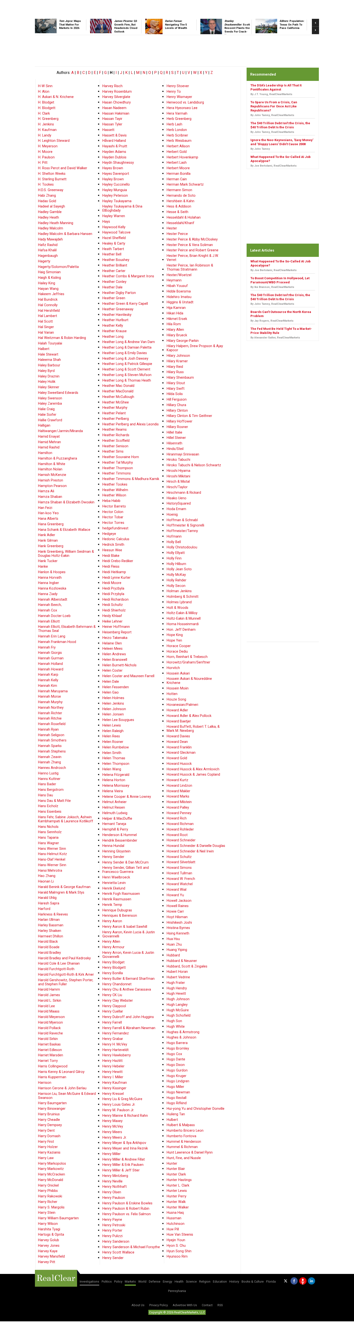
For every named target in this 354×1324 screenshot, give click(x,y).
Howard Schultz (179, 857)
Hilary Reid (175, 367)
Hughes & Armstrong (183, 1032)
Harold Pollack (49, 1028)
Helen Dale (110, 682)
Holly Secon (176, 586)
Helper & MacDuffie (117, 819)
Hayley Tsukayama (116, 201)
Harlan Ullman (49, 920)
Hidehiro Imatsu (179, 297)
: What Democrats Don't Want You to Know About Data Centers (291, 28)
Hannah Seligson (51, 735)
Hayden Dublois (114, 157)
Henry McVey (112, 1126)
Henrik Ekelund (113, 888)
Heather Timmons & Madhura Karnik (130, 479)
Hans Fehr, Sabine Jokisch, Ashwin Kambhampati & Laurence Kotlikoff (65, 819)
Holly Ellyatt (176, 553)
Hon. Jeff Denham (181, 630)
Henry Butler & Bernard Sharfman (128, 979)
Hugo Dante (176, 1059)
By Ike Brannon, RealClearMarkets (272, 287)
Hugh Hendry (177, 988)
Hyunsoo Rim (177, 1256)
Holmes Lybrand (179, 602)
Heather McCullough (118, 397)
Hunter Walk (176, 1202)
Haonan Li (46, 881)
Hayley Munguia (114, 190)
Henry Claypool (114, 1006)
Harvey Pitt (46, 1262)
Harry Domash (49, 1136)
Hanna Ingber (48, 583)
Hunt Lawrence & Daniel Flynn (190, 1152)
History (234, 1281)
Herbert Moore (178, 168)
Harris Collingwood (52, 1066)
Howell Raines (178, 906)
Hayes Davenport (115, 174)
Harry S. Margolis (51, 1207)
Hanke (43, 567)
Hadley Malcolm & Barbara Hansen (65, 234)
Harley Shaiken (49, 931)
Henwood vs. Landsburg (185, 102)
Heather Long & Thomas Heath (126, 380)
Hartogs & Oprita (51, 1235)
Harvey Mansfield (51, 1256)
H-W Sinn (45, 86)
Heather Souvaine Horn (120, 457)
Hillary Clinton (177, 411)
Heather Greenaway (117, 309)
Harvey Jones (48, 1246)
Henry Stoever (178, 86)
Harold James (49, 995)
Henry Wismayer (179, 97)
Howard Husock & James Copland (193, 774)
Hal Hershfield (49, 311)
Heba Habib (111, 501)
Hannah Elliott (49, 621)
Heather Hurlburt (115, 320)
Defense (154, 1281)
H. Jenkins (46, 124)
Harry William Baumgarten (58, 1218)
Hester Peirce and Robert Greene (192, 250)
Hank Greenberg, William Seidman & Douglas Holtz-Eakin (66, 554)
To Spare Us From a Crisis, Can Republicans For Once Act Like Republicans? (273, 106)
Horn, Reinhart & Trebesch (187, 657)
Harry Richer (47, 1202)
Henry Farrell (112, 1022)
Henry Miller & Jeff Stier (121, 1170)
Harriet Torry (48, 1061)
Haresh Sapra (48, 903)
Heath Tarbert (113, 249)
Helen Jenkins (113, 703)
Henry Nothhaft (114, 1187)
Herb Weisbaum (179, 141)
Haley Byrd (46, 371)
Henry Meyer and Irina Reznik (125, 1148)
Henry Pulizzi (112, 1236)
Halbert (43, 349)
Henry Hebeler (113, 1066)
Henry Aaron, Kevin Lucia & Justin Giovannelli (128, 934)
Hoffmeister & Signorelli (185, 525)
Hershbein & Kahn (180, 201)
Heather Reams (114, 430)
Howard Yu (175, 895)
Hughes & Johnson (181, 1037)
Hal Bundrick (48, 300)
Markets (130, 1281)
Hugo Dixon (176, 1065)
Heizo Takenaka (114, 638)
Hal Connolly (48, 305)
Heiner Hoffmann (116, 627)
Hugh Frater (176, 983)
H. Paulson (46, 157)
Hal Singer (46, 327)
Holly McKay (176, 575)
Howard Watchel (180, 884)
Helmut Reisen (113, 807)
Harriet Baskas (49, 1044)
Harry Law (46, 1158)
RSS (220, 1305)
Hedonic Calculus (115, 539)
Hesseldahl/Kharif (180, 223)
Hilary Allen (175, 330)
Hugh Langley (177, 1005)
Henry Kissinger (114, 1088)
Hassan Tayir (112, 119)
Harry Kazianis (49, 1152)
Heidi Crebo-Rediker (117, 561)
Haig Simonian (49, 272)
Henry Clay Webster (117, 1001)
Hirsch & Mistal (178, 482)
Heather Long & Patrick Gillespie (127, 364)
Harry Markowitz (51, 1169)
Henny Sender (113, 857)
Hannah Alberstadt (52, 599)
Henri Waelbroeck (116, 877)
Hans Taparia (48, 838)
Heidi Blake (110, 556)
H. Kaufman (47, 130)
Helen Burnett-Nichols (119, 665)
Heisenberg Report (116, 632)
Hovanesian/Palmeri (182, 705)
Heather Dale (112, 287)
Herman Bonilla (178, 174)
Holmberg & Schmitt (182, 597)
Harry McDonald (50, 1180)
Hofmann (174, 536)
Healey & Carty (113, 243)
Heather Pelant (114, 413)
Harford (44, 909)
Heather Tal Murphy (117, 463)
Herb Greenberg (179, 119)
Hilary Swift (175, 389)
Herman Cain (177, 179)
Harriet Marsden (50, 1055)
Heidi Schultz (112, 605)
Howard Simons (179, 868)
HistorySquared (179, 503)
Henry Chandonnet (116, 984)
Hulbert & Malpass (181, 1125)
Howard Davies (178, 736)
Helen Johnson (114, 709)
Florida (271, 1281)
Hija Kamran (176, 308)
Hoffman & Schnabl (182, 520)
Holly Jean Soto (179, 569)
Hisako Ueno (176, 498)
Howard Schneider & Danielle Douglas (196, 846)
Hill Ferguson (177, 399)
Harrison (44, 1083)
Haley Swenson (50, 398)
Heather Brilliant (114, 265)
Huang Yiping (177, 950)
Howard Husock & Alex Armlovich (193, 769)
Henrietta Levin (114, 883)
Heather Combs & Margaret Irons (128, 276)
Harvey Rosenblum (117, 92)
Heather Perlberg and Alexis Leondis (130, 424)
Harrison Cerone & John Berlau (62, 1088)
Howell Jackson (179, 901)
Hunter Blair (176, 1169)
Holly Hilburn (176, 564)
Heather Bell (111, 254)
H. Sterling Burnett (52, 179)
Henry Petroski (113, 1225)
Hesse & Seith (177, 212)
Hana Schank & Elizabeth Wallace (64, 530)
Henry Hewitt (112, 1072)
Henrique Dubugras (117, 910)
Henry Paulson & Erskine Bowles (127, 1203)
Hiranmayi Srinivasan (183, 454)
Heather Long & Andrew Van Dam (128, 342)
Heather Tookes (114, 484)
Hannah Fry (47, 647)
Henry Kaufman (114, 1083)
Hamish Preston (50, 480)
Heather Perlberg (115, 419)
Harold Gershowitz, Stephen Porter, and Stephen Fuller (65, 982)
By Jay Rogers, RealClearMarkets (272, 320)
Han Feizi (45, 508)
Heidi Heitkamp (114, 572)
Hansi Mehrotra (50, 871)
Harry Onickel (48, 1185)
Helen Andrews (114, 654)
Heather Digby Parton (119, 293)
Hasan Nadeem (114, 108)
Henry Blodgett (114, 968)
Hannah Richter (50, 713)
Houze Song (176, 699)
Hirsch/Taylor (177, 487)
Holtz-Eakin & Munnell (184, 619)
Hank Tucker (48, 561)
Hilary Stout (176, 383)
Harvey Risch (112, 86)
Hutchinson (175, 1224)
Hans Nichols (48, 827)
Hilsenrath (174, 443)
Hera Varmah (177, 113)
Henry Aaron (112, 921)
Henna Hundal (113, 846)
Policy (118, 1281)
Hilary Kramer (177, 361)
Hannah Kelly (48, 680)
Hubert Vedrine (178, 977)
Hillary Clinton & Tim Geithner (189, 416)
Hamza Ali (46, 491)
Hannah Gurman (51, 658)
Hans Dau (45, 795)
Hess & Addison (179, 206)
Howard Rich (177, 818)
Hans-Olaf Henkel (51, 859)
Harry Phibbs (48, 1191)
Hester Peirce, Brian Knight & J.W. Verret (193, 258)
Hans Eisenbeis (49, 812)
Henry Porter (112, 1230)
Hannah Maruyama (53, 691)
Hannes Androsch (52, 768)
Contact (207, 1305)
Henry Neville (112, 1181)
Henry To (174, 92)
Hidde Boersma (179, 291)
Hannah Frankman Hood (57, 642)
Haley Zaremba (50, 404)
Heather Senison (115, 446)
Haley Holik (46, 382)
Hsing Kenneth (178, 933)
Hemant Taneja (114, 824)
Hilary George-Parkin (183, 341)
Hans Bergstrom (51, 790)
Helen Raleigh (113, 731)
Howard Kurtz (177, 780)
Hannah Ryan (48, 729)
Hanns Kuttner (49, 779)
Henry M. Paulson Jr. (118, 1110)
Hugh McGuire (178, 1010)
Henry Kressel (113, 1094)
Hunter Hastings (179, 1180)
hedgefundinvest (115, 528)
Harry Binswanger (52, 1109)
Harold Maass (48, 1011)
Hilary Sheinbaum (180, 378)
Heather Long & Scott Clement (126, 369)
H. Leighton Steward (54, 141)
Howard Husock (179, 764)
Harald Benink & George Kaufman (64, 887)
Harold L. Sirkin (49, 1001)
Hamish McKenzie (52, 475)
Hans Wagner (48, 843)
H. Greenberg (48, 119)
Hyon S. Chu (176, 1246)
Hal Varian (46, 333)
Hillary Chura (176, 405)
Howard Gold (177, 758)
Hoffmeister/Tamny (182, 531)
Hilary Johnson (178, 356)
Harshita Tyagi (49, 1229)
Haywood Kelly (113, 227)
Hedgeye (109, 534)
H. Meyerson (48, 146)
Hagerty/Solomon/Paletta (58, 267)
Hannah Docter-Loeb (54, 616)
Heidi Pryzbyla (113, 588)
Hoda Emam (176, 509)
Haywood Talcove (116, 232)
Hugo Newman (178, 1092)
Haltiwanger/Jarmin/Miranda (60, 431)
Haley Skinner (48, 387)
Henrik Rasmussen (116, 899)
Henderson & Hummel (119, 835)
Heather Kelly (112, 326)
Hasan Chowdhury (116, 102)
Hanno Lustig (48, 773)
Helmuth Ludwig (114, 813)
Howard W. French (181, 879)
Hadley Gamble (50, 212)
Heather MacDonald (117, 391)
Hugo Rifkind (177, 1103)
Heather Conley (114, 282)
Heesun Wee (112, 550)
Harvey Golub (48, 1240)
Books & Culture (253, 1281)
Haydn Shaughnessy (118, 163)
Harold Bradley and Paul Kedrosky (64, 958)
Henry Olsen (111, 1192)
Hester (172, 228)
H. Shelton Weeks (52, 174)
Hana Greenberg (51, 524)
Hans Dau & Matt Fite (54, 801)
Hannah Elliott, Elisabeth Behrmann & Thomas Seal (67, 629)
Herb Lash (174, 124)
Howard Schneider (181, 840)
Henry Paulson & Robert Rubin (125, 1209)
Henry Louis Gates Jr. (118, 1105)
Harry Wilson (48, 1224)
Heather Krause (114, 331)
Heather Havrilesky (116, 315)
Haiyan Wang (48, 289)
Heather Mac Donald (118, 386)
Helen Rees (111, 736)
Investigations (89, 1281)
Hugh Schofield (178, 1015)
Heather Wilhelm (115, 490)
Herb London (177, 130)
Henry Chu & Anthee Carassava (126, 989)
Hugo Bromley (178, 1048)
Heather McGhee (115, 402)
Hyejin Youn (176, 1240)
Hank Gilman (48, 541)
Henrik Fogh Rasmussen (121, 894)
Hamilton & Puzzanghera (57, 458)
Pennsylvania (177, 1291)
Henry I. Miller (112, 1077)
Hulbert (172, 1120)
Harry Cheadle (49, 1120)
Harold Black (48, 942)
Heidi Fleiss (110, 567)
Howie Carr (175, 911)
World (142, 1281)
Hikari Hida (175, 313)
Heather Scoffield (116, 441)
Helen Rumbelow (115, 747)
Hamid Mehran (49, 442)
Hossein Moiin (178, 688)
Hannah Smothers (52, 740)
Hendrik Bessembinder (119, 840)
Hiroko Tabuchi (178, 460)
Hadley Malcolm (50, 228)
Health (179, 1281)
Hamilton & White (51, 464)
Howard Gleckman (181, 753)
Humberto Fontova (181, 1136)
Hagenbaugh (48, 256)
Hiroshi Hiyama (178, 471)
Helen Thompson (115, 764)
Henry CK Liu (112, 995)
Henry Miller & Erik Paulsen (123, 1165)
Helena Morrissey (115, 786)
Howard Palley (178, 807)
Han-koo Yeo (48, 513)
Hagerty (44, 261)
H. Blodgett (46, 108)
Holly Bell (174, 542)
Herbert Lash (177, 163)
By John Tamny (260, 148)
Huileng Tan (176, 1114)
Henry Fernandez (115, 1033)
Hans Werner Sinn (52, 849)
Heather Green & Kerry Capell (125, 304)
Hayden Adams (114, 152)
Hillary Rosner (177, 427)
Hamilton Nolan (50, 469)
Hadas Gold (47, 201)
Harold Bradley (49, 953)
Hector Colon (112, 512)
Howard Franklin (179, 747)
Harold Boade (48, 947)
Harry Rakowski (50, 1196)
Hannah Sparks (50, 746)
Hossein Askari (178, 673)
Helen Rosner (112, 742)
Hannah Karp (48, 675)
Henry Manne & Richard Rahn (125, 1116)
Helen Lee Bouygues (118, 720)
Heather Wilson (114, 495)
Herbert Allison (178, 146)
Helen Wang (111, 769)
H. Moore (45, 152)
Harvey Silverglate (116, 97)
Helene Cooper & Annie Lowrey (126, 797)
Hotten (172, 694)
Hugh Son (174, 1021)
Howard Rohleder (180, 829)
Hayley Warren (113, 216)
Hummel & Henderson (184, 1142)
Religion (204, 1281)
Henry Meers (112, 1132)
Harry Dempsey (50, 1125)
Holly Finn (174, 558)
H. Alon (43, 92)
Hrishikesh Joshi (179, 923)
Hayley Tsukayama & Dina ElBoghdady (122, 208)
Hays (106, 222)
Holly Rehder (176, 580)
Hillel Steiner (176, 438)
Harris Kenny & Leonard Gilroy (61, 1072)
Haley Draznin (48, 376)
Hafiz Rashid (48, 245)
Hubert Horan (177, 972)
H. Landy (44, 135)
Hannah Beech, (50, 605)
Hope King (175, 635)
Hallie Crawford (50, 420)
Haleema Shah (49, 360)
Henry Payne (112, 1220)
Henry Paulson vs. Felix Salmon (126, 1214)
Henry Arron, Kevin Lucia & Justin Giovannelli (128, 955)
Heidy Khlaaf (112, 616)
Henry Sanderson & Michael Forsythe (131, 1247)
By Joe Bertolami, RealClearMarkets (273, 165)
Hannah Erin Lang (51, 636)
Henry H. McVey (114, 1044)
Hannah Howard (50, 669)
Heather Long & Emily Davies (124, 353)
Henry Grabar (112, 1039)
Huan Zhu (174, 944)
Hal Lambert (47, 316)
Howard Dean (177, 742)
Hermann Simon (179, 190)
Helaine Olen (112, 643)
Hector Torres (113, 523)
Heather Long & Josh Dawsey (125, 359)
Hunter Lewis (177, 1191)
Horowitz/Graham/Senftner (188, 662)
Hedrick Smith (113, 545)
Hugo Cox (174, 1054)
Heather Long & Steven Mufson (126, 375)
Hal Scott (45, 321)
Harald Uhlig (47, 898)
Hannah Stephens (52, 751)
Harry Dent (46, 1131)
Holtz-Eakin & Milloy (182, 613)
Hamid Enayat (49, 437)
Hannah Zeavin (49, 757)
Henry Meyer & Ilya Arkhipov (124, 1143)
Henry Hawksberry (116, 1055)
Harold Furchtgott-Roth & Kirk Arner (66, 975)
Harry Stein (46, 1213)
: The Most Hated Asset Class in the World (68, 24)
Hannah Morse (49, 696)
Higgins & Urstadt (180, 302)
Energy (167, 1281)
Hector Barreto (114, 506)
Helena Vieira (112, 791)
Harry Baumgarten (52, 1103)
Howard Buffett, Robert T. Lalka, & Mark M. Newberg (193, 729)
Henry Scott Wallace (118, 1252)
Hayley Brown (113, 179)
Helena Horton (113, 780)
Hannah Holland (50, 664)
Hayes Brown (112, 168)
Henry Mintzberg (115, 1176)
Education (220, 1281)
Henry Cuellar (112, 1011)
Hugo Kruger (176, 1076)
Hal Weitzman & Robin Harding (62, 338)
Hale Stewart (48, 354)
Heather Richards (115, 435)
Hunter (172, 1164)
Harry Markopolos (52, 1164)
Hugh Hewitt (176, 994)
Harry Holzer (48, 1147)
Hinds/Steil (175, 449)
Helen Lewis (111, 725)
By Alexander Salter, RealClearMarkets (275, 337)
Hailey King (46, 283)
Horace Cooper (179, 646)
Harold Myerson (50, 1022)
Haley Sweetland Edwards (58, 393)
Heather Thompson (117, 468)
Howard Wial (176, 890)
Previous (315, 21)
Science (191, 1281)
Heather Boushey (115, 260)
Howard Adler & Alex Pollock (189, 716)
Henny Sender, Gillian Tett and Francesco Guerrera (125, 870)
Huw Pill (173, 1229)
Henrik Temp (112, 905)
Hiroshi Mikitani (178, 476)
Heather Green (113, 298)
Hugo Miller (175, 1087)
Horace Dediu (177, 651)
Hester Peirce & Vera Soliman (190, 245)
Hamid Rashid (48, 447)
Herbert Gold (177, 152)
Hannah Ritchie (50, 718)
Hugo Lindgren (178, 1081)
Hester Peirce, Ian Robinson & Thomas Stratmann (190, 267)
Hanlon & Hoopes (52, 572)
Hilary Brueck (177, 335)
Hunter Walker (178, 1207)
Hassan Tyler (112, 124)
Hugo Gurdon (177, 1070)
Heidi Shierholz (114, 610)
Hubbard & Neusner (182, 961)
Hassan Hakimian (115, 113)
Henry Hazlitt (112, 1061)
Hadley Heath (48, 217)
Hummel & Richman (182, 1147)
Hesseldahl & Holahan (184, 217)
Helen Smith (111, 753)
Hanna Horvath (50, 578)
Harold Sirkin (48, 1039)
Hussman (174, 1218)
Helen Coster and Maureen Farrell (128, 676)
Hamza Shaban (50, 497)
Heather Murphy (114, 408)
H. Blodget (46, 102)
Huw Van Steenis (180, 1235)
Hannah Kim (47, 686)
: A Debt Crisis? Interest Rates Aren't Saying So (125, 26)
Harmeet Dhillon (50, 936)
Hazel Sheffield (114, 238)
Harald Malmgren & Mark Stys (61, 892)
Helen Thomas (113, 758)
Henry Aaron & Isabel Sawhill (124, 927)
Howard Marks (178, 796)
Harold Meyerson (51, 1017)
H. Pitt (42, 163)
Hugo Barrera (177, 1043)
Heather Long (113, 337)
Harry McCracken (51, 1174)
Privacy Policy (158, 1305)
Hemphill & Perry (115, 829)
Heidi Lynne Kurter (116, 578)
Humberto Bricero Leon (185, 1131)
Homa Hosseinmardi (183, 624)
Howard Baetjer (179, 721)
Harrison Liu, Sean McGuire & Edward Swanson (67, 1096)
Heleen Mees (112, 649)
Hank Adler (46, 535)
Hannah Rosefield (52, 724)
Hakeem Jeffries (51, 294)
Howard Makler (178, 791)
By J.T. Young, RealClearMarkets (271, 94)
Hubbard (173, 955)
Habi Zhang (47, 196)
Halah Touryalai (50, 343)
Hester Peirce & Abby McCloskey (192, 239)
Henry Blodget (113, 962)
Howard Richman (180, 824)
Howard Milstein (179, 802)
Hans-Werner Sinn (52, 865)
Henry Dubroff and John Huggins (128, 1017)
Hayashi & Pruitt (114, 146)
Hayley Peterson (115, 196)
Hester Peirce (177, 234)
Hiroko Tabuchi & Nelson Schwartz (194, 465)
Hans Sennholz (50, 832)
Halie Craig (46, 409)
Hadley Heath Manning (55, 223)
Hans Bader (47, 784)
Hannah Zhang (49, 762)
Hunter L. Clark (178, 1185)
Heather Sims (113, 451)
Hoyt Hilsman (177, 917)
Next (315, 29)
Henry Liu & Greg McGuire (122, 1099)
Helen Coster (112, 670)
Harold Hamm (49, 989)
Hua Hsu (173, 939)
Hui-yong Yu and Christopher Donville (195, 1109)
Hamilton (45, 453)
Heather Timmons (116, 473)
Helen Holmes (113, 698)
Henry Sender (113, 1258)
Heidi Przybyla (113, 594)
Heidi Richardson (115, 599)
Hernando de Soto (181, 196)
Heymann (174, 280)
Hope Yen (174, 640)
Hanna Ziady (48, 594)
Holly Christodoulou (182, 547)
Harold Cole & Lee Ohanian (59, 963)
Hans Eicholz (48, 806)
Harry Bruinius (49, 1114)
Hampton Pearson (52, 486)
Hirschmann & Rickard (184, 493)
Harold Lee (46, 1006)
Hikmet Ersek (177, 319)
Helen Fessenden (115, 687)
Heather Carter (113, 271)
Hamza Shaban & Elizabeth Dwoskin (66, 502)
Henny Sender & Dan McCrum (125, 862)
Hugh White (176, 1027)
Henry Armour (113, 947)
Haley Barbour (49, 365)
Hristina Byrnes (178, 928)
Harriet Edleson (50, 1050)
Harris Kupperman (52, 1077)
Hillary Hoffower (179, 421)
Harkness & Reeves (53, 914)
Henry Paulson (113, 1198)
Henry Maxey (112, 1121)
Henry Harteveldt (115, 1050)
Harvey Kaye (48, 1251)
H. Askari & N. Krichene (56, 97)
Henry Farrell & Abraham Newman (128, 1028)
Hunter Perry (176, 1196)
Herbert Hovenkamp (182, 157)
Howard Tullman (179, 873)
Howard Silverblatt (181, 862)
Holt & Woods (177, 608)
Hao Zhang (46, 876)
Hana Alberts (48, 519)
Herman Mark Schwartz (185, 184)
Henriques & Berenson (119, 916)
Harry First (46, 1142)
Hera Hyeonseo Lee (182, 108)
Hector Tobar (112, 517)
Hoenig (172, 515)
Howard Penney (179, 813)
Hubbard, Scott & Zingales (187, 966)
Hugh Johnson (178, 999)
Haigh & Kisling (49, 278)
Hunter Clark (176, 1174)
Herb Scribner (177, 135)
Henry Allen (111, 942)
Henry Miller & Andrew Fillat (123, 1159)
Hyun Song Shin (179, 1251)
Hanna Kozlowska (52, 588)
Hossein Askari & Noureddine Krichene (189, 681)
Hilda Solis (175, 394)
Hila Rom (174, 324)
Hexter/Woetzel (179, 275)
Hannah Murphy (50, 702)
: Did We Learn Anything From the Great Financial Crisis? (236, 26)
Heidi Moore (111, 583)
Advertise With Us (185, 1305)
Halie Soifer (47, 415)
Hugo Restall (176, 1098)
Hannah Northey (51, 708)
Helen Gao (110, 692)
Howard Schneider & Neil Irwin (190, 851)
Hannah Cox (47, 610)
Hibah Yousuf (177, 286)
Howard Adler (177, 710)
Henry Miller (111, 1154)
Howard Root (177, 835)
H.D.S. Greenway (50, 190)
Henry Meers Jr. (114, 1138)
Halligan (44, 425)
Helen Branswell (114, 660)
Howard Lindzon (179, 786)
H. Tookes (46, 184)
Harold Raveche (50, 1033)
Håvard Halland (114, 141)
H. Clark (44, 113)
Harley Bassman (50, 925)
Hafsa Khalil (47, 250)
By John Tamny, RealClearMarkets (272, 115)
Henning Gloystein (116, 851)
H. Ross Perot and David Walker (62, 168)
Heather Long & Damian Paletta (126, 347)
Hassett (108, 130)
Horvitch (173, 668)
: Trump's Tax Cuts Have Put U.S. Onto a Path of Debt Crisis (181, 28)
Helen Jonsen (113, 714)
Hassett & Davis (114, 135)
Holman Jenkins (179, 591)
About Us (137, 1305)
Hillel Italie (174, 432)
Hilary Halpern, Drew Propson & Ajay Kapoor (195, 348)
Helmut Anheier (114, 802)
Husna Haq (175, 1213)
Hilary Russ (175, 372)
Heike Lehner (112, 621)
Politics (107, 1281)
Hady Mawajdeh (50, 239)
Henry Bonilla (112, 973)
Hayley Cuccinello (116, 184)
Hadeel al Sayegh (51, 206)
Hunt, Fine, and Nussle (184, 1158)
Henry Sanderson (115, 1242)
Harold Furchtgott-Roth (56, 969)
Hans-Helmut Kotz (52, 854)
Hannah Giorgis (50, 653)
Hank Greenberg (50, 546)
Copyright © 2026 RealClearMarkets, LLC (177, 1312)
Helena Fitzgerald (115, 775)
